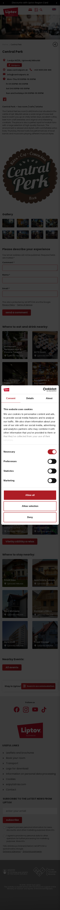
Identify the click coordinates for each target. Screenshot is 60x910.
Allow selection (30, 506)
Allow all (30, 495)
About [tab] (49, 398)
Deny (30, 517)
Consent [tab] (10, 398)
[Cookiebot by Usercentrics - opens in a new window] (43, 390)
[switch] (52, 461)
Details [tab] (30, 398)
